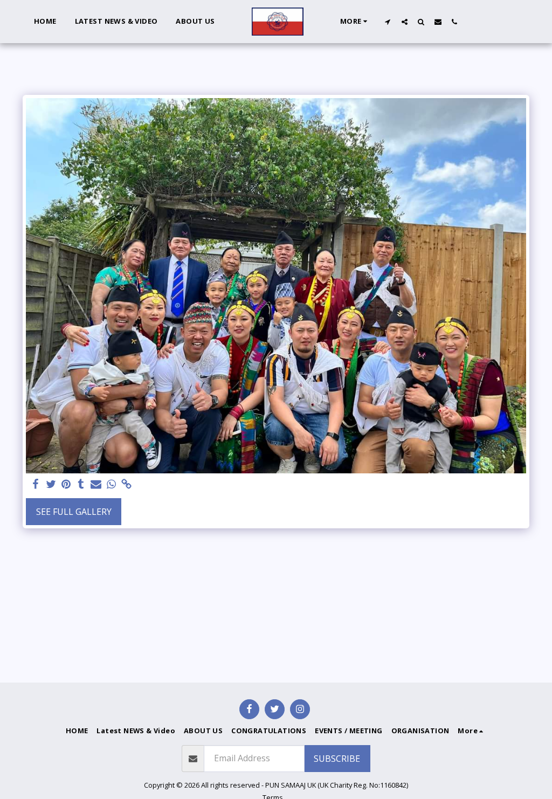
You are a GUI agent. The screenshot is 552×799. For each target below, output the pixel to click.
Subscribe (337, 758)
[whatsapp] (111, 484)
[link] (126, 484)
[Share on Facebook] (35, 484)
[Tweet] (50, 484)
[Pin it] (65, 484)
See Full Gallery (74, 512)
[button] (388, 21)
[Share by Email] (96, 484)
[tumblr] (80, 484)
